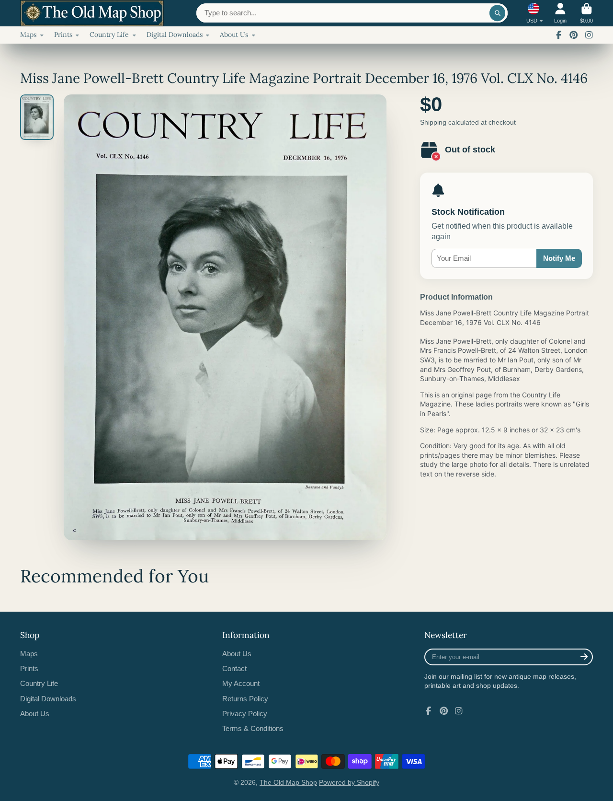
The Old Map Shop (288, 782)
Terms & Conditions (253, 728)
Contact (234, 668)
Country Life (109, 34)
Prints (63, 34)
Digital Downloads (175, 34)
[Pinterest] (573, 35)
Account (560, 13)
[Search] (497, 13)
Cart (586, 13)
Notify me (559, 258)
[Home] (92, 13)
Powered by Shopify (349, 782)
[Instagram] (589, 35)
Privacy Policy (244, 713)
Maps (28, 34)
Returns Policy (245, 699)
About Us (234, 34)
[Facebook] (559, 35)
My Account (241, 683)
